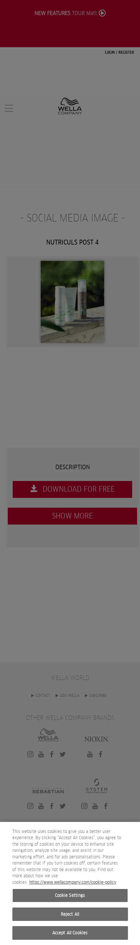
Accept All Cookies (70, 932)
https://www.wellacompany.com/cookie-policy (72, 882)
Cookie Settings (70, 895)
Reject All (70, 914)
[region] (70, 883)
